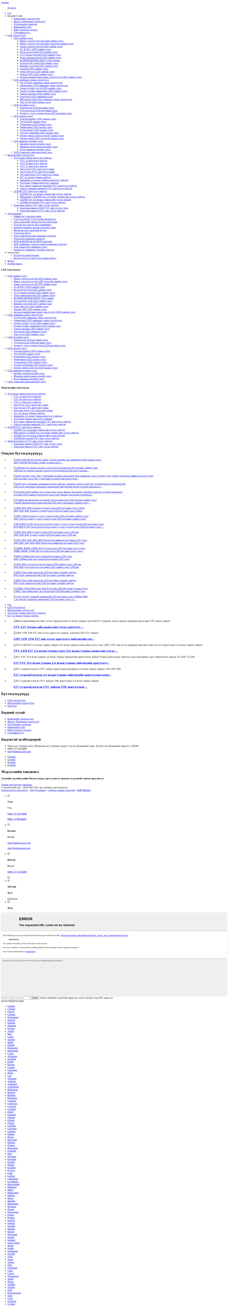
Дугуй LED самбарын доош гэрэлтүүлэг (41, 82)
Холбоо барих (14, 263)
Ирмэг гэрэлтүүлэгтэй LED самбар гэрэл (41, 41)
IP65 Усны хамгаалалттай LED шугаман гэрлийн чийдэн (44, 575)
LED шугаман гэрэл (24, 105)
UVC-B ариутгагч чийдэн (33, 163)
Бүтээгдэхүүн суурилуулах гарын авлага (35, 258)
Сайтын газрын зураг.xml (61, 790)
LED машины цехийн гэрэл (28, 141)
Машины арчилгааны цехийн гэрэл (39, 146)
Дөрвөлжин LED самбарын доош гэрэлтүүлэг (44, 85)
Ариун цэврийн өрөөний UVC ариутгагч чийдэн (46, 188)
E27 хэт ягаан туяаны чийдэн (35, 177)
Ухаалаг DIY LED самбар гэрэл (36, 74)
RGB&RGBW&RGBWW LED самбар (40, 60)
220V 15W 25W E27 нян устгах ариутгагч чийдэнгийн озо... (54, 639)
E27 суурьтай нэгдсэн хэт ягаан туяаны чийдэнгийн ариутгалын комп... (62, 674)
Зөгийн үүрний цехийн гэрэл (35, 144)
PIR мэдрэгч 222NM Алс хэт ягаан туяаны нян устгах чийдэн (52, 197)
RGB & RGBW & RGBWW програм (33, 241)
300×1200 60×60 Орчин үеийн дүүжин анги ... (38, 462)
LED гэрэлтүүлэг (16, 35)
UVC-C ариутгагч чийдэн (33, 166)
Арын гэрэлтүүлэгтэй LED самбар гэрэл (41, 46)
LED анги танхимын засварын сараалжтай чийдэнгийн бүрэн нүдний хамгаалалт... (58, 486)
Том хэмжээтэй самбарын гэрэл (30, 247)
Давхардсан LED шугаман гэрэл (37, 107)
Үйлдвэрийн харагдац (25, 24)
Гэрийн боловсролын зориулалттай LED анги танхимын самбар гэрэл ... (52, 502)
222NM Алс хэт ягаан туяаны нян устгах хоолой (45, 199)
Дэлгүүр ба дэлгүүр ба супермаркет (32, 224)
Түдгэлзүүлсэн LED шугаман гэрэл (38, 110)
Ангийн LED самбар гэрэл (34, 68)
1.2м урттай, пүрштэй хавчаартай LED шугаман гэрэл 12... (45, 599)
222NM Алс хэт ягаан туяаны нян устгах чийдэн (45, 194)
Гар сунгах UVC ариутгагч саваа (37, 171)
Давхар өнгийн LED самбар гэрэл (38, 94)
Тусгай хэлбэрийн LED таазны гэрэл (39, 132)
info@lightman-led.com (19, 751)
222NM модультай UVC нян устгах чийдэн (42, 202)
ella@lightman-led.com (18, 848)
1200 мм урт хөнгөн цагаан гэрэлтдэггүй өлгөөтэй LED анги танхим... (51, 470)
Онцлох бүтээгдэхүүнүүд (14, 790)
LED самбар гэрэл (23, 38)
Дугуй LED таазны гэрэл (33, 121)
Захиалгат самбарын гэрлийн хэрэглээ (34, 249)
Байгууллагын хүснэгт (26, 29)
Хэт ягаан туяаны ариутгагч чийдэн (33, 158)
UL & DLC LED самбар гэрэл (35, 49)
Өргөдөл (12, 706)
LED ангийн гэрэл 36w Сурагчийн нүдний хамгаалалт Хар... (46, 478)
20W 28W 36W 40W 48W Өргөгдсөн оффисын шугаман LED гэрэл (49, 543)
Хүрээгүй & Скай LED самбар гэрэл (39, 63)
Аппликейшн (14, 213)
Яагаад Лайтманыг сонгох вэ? (30, 21)
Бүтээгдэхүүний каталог (26, 255)
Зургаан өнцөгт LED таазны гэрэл (38, 119)
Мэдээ (10, 261)
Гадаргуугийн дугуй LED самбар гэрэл (40, 88)
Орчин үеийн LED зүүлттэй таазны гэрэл (42, 135)
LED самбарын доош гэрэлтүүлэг (31, 80)
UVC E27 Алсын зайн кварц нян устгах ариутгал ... (48, 627)
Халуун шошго (38, 790)
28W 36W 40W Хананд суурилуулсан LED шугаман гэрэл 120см (48, 511)
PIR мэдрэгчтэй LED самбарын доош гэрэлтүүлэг (46, 99)
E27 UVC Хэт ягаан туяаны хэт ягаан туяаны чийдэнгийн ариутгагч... (61, 663)
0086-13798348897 (17, 819)
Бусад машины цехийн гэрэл (35, 149)
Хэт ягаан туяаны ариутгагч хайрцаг (39, 183)
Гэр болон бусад (22, 233)
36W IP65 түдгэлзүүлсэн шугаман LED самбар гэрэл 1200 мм (46, 567)
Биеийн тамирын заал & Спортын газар (35, 227)
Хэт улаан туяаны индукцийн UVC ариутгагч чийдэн (48, 185)
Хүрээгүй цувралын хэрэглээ (29, 238)
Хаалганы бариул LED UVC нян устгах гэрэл (44, 208)
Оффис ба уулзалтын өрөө (27, 216)
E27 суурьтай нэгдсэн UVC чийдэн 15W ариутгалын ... (50, 686)
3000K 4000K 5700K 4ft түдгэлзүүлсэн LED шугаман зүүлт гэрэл (48, 551)
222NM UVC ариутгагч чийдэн (30, 191)
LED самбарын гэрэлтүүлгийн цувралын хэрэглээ (40, 244)
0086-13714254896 (17, 814)
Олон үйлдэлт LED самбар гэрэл (37, 71)
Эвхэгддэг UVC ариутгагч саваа (37, 169)
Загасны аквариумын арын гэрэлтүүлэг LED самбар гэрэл (51, 77)
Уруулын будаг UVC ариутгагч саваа (39, 174)
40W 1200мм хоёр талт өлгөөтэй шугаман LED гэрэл (42, 559)
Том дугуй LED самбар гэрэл (35, 102)
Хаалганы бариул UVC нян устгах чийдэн (36, 205)
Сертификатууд (22, 32)
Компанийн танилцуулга (27, 18)
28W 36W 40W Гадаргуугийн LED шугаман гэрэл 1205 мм (45, 535)
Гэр (9, 13)
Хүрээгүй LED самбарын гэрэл (36, 96)
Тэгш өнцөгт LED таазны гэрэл (36, 130)
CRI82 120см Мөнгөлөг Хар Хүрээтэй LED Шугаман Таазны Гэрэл (49, 591)
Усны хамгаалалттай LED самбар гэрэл (40, 57)
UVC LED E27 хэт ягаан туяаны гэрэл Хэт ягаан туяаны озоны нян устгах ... (66, 650)
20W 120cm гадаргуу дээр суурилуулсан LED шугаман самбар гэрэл (50, 519)
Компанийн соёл (22, 27)
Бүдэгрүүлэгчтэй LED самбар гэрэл (39, 52)
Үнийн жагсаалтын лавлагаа (16, 784)
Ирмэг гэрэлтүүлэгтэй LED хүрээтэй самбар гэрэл (47, 43)
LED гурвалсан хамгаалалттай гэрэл (33, 152)
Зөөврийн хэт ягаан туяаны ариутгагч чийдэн (44, 180)
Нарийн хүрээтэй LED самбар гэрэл (39, 66)
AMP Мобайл (83, 790)
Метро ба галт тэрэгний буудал (30, 230)
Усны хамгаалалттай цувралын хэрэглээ (35, 235)
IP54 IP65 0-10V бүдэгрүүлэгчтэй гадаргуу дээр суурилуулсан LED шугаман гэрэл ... (59, 527)
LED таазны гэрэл (23, 116)
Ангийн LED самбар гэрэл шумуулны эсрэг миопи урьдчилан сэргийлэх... (53, 494)
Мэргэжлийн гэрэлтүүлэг (20, 155)
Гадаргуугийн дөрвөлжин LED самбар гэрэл (43, 91)
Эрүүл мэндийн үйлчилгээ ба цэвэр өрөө (35, 222)
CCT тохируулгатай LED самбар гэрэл (40, 55)
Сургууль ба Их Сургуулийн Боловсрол (35, 219)
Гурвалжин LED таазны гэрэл (35, 124)
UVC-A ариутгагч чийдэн (33, 160)
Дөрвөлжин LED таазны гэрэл (36, 127)
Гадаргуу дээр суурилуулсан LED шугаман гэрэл (46, 113)
